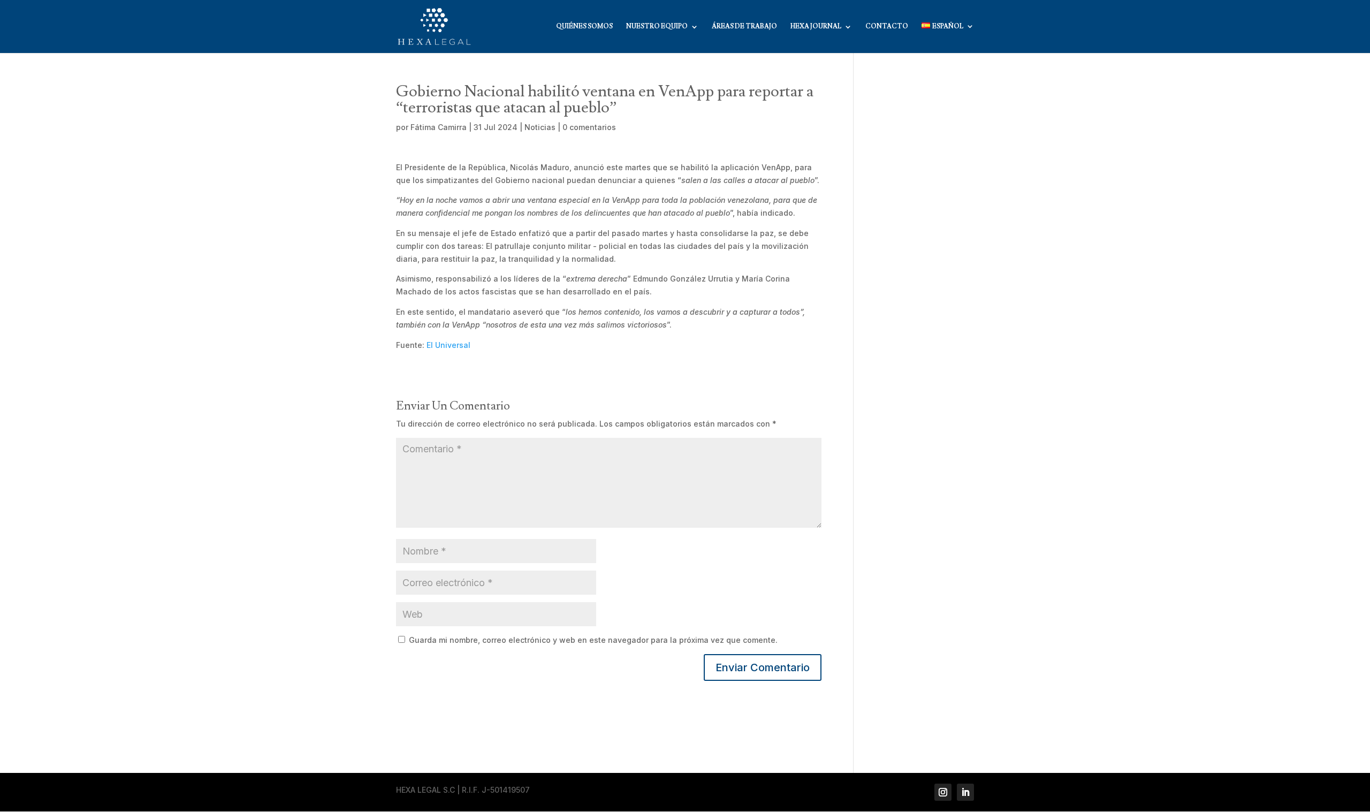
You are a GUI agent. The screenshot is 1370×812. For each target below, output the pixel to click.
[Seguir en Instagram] (943, 792)
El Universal (448, 345)
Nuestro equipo (657, 27)
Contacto (886, 27)
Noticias (539, 127)
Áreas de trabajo (744, 27)
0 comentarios (589, 127)
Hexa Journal (815, 27)
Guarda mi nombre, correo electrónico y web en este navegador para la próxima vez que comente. (593, 639)
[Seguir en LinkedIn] (965, 792)
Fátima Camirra (438, 127)
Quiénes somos (584, 27)
